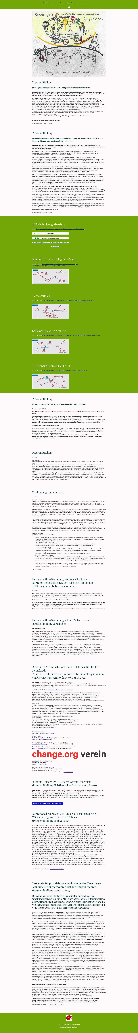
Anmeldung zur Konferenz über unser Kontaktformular (47, 803)
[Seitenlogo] (69, 1018)
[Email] (69, 7)
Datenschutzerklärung (72, 1027)
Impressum (63, 1027)
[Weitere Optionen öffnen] (93, 2)
